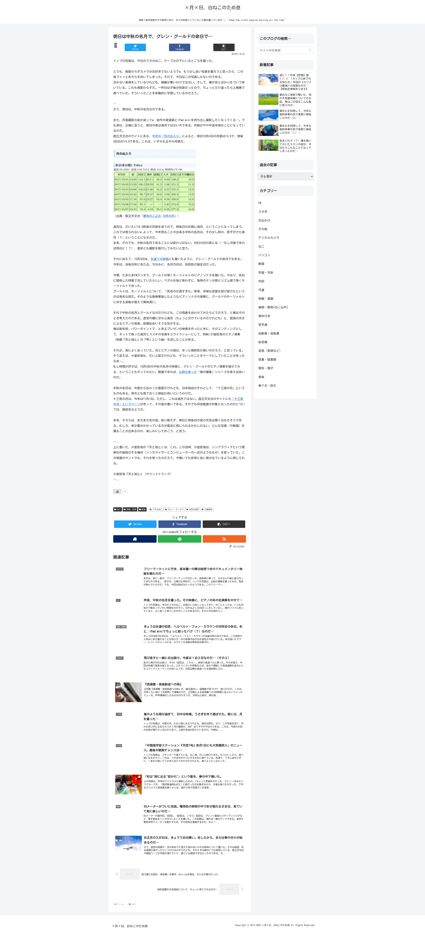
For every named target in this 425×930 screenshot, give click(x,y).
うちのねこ (157, 509)
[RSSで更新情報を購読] (224, 539)
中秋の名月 (194, 509)
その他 (262, 229)
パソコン (264, 255)
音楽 (144, 509)
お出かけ (264, 220)
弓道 (261, 289)
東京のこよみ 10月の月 (158, 215)
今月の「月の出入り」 (167, 136)
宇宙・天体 (131, 509)
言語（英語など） (270, 350)
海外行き (264, 315)
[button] (224, 47)
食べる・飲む (267, 385)
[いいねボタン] (117, 491)
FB (259, 202)
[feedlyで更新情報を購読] (179, 539)
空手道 (262, 324)
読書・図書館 (267, 359)
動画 (261, 263)
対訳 (261, 281)
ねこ (119, 509)
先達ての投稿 (160, 258)
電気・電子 (265, 368)
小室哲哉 (208, 509)
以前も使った (188, 371)
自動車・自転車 (268, 333)
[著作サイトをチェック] (135, 539)
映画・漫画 (265, 298)
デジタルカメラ (268, 237)
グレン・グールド (176, 509)
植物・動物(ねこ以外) (273, 307)
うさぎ (262, 211)
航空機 (262, 342)
